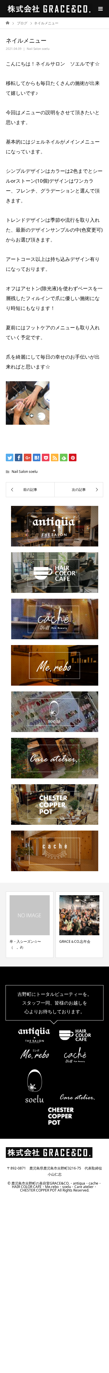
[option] (72, 924)
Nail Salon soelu (38, 49)
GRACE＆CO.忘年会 (67, 941)
